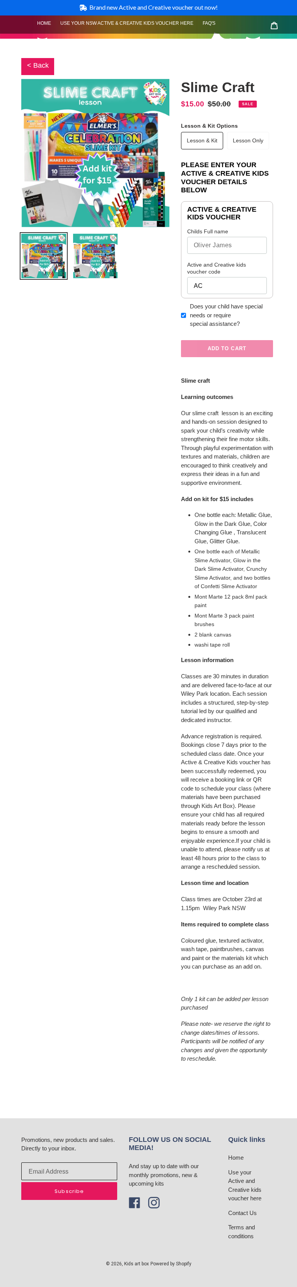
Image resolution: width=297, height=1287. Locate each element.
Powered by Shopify (170, 1263)
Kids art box (136, 1263)
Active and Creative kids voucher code (216, 268)
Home (236, 1157)
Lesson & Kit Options (209, 126)
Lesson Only (248, 140)
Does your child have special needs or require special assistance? (226, 315)
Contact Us (242, 1213)
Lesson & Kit (202, 140)
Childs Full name (207, 231)
